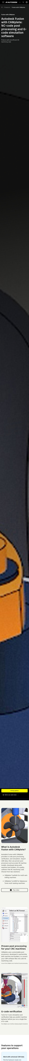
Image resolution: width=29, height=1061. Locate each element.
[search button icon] (23, 2)
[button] (9, 794)
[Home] (11, 2)
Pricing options (14, 790)
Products (7, 7)
